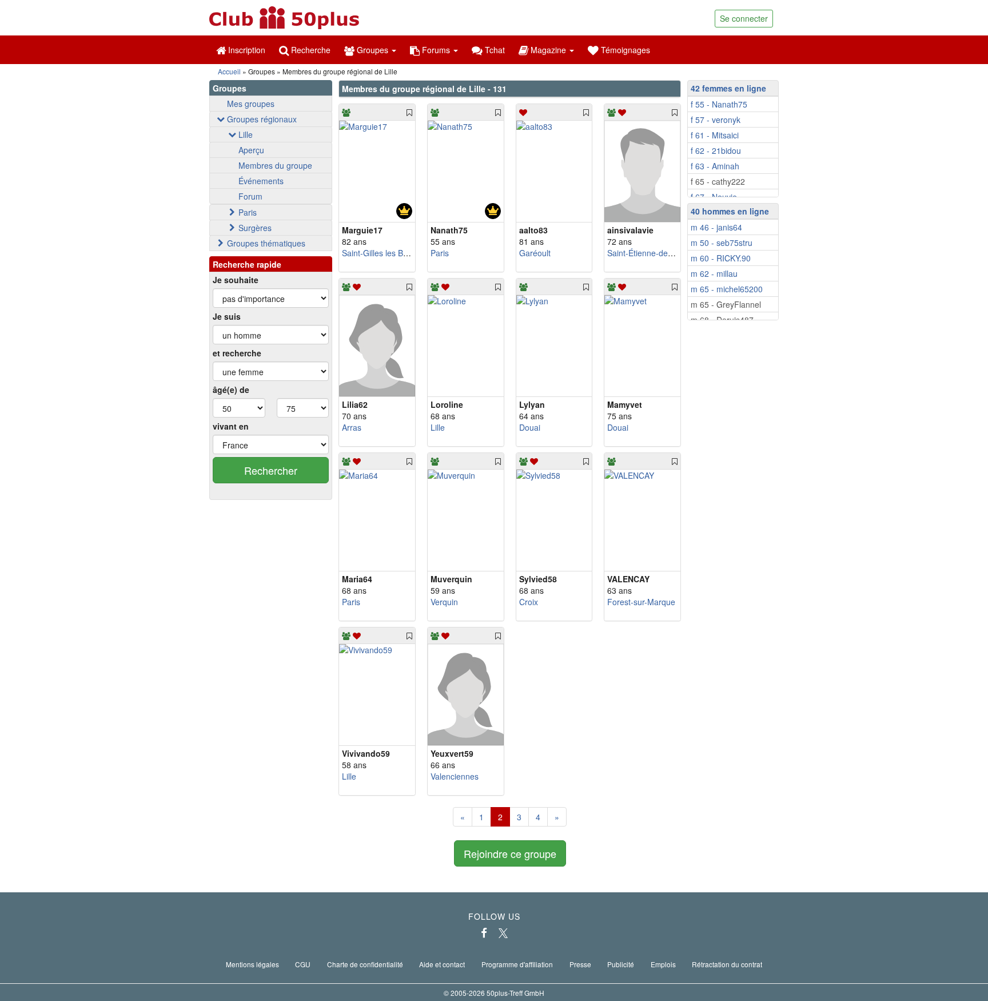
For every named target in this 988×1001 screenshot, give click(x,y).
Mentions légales (252, 964)
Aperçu (251, 150)
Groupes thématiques (266, 243)
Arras (351, 427)
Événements (261, 180)
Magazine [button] (548, 49)
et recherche (237, 353)
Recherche (309, 49)
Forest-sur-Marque (641, 601)
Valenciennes (455, 776)
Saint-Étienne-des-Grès (649, 253)
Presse (580, 964)
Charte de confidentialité (365, 964)
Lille (245, 134)
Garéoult (535, 253)
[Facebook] (484, 933)
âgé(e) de (231, 389)
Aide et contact (442, 964)
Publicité (620, 964)
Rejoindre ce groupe (510, 853)
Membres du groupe (275, 165)
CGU (302, 964)
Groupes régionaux (262, 119)
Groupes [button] (372, 49)
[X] (503, 933)
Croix (528, 601)
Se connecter (744, 18)
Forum (250, 196)
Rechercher (270, 470)
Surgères (255, 227)
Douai (529, 427)
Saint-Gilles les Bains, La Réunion (403, 253)
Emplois (663, 964)
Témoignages (624, 49)
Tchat (494, 49)
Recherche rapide (247, 264)
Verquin (444, 601)
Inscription (245, 49)
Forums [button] (436, 49)
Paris (247, 212)
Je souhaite (235, 279)
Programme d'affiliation (517, 964)
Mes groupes (250, 103)
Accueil (229, 71)
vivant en (231, 426)
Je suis (227, 316)
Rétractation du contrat (727, 964)
